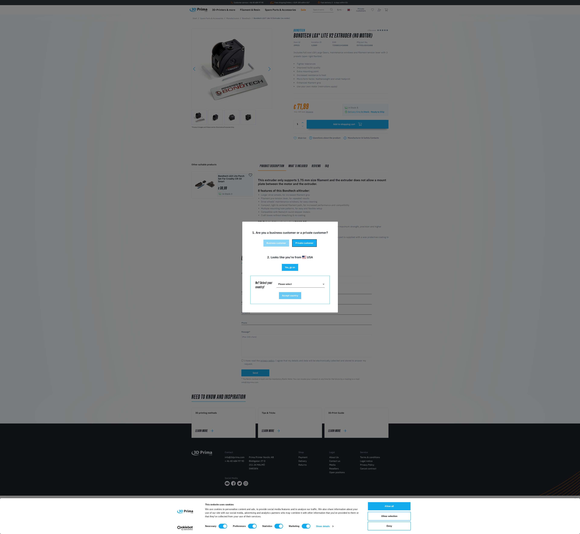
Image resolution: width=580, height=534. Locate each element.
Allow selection (389, 516)
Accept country (290, 295)
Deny (389, 526)
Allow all (389, 506)
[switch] (252, 526)
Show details (323, 526)
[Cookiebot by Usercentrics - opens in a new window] (185, 528)
